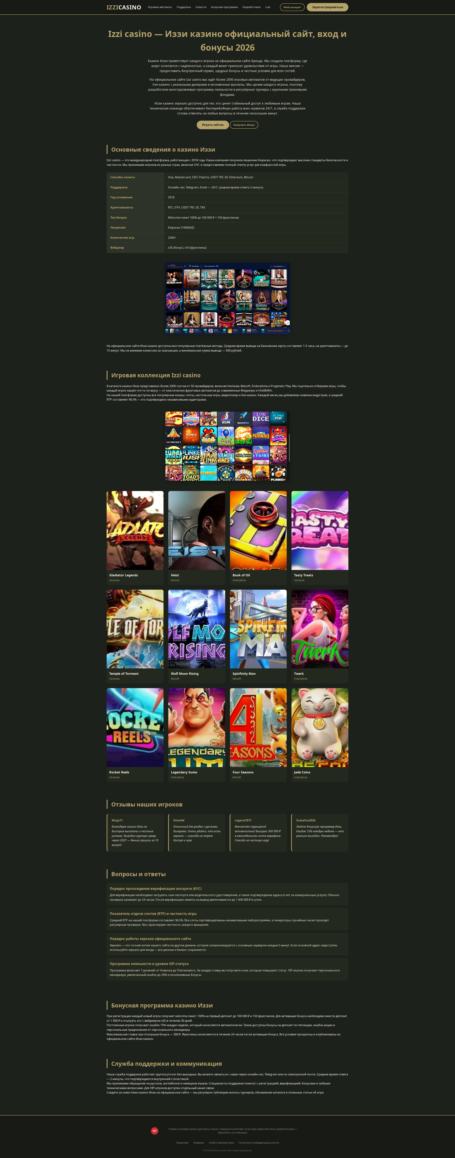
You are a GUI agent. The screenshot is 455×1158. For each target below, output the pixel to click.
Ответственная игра (221, 1142)
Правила (198, 1142)
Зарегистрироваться (327, 7)
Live (267, 7)
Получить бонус (244, 125)
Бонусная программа (224, 7)
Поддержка (184, 7)
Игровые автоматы (160, 7)
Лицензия (182, 1142)
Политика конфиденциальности (259, 1142)
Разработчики (252, 7)
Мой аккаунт (292, 7)
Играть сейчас (213, 125)
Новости (201, 7)
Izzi (124, 7)
